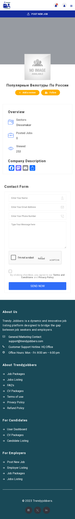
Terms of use (15, 396)
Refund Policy (15, 408)
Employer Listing (17, 467)
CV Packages (15, 391)
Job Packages (16, 374)
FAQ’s (10, 385)
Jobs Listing (14, 379)
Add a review (29, 92)
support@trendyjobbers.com (26, 341)
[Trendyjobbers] (20, 5)
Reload (41, 258)
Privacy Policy (46, 277)
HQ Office (47, 347)
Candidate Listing (17, 440)
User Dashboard (17, 429)
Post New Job (39, 14)
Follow (53, 92)
